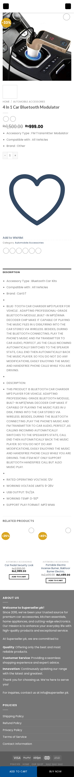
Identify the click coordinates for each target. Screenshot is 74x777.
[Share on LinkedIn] (38, 251)
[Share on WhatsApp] (6, 251)
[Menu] (6, 6)
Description (11, 272)
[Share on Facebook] (12, 251)
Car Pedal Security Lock (19, 565)
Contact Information (17, 744)
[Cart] (68, 6)
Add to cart (18, 771)
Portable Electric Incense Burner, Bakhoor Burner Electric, (55, 568)
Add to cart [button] (19, 576)
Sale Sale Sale (54, 764)
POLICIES (15, 764)
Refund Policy (12, 723)
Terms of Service (15, 737)
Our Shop (37, 764)
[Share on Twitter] (19, 251)
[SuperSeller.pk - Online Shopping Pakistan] (37, 6)
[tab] (37, 272)
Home (6, 101)
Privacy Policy (12, 730)
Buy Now (55, 771)
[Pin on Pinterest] (32, 251)
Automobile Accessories (29, 101)
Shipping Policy (13, 716)
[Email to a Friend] (25, 251)
